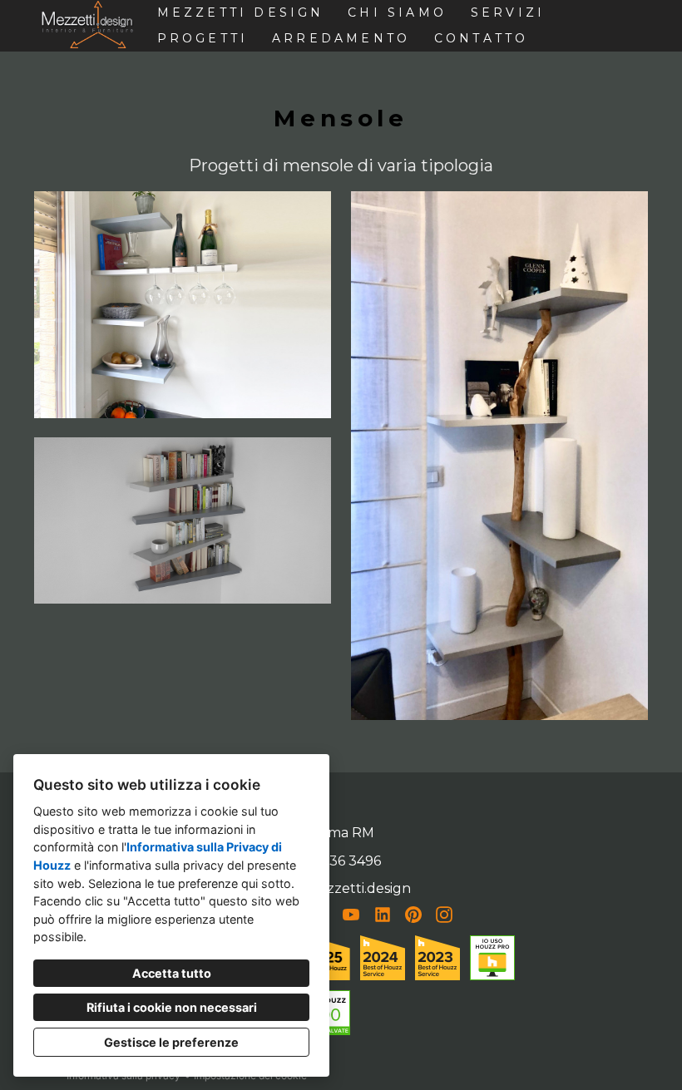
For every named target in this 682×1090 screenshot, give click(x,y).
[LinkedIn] (382, 915)
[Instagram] (444, 915)
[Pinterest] (414, 915)
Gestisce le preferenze (171, 1042)
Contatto (481, 38)
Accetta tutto (171, 973)
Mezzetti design (240, 12)
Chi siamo (397, 12)
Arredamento (341, 38)
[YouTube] (351, 915)
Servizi (508, 12)
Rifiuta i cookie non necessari (171, 1007)
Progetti (203, 38)
